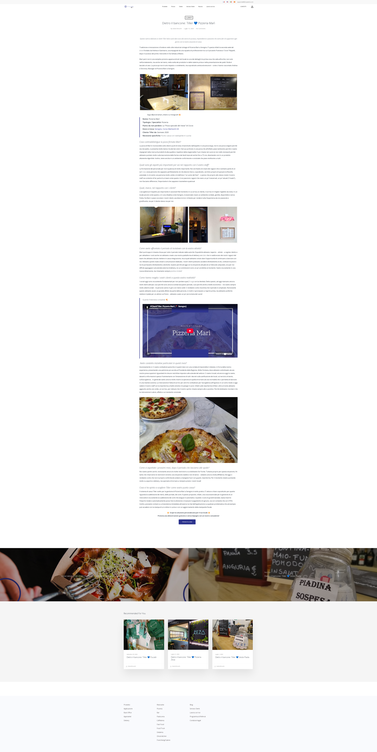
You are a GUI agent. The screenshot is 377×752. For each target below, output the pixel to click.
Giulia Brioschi (177, 28)
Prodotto (164, 6)
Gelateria (160, 732)
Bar (158, 713)
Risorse (200, 6)
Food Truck (161, 728)
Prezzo (173, 6)
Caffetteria (160, 720)
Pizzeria (159, 709)
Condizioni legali (195, 720)
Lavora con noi (210, 6)
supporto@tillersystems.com (245, 2)
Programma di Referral (198, 716)
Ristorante (160, 705)
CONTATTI (243, 6)
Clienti (189, 18)
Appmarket (127, 716)
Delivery (126, 720)
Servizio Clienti (190, 6)
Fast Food (160, 724)
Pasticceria (160, 716)
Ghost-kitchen (162, 736)
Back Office (128, 713)
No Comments (200, 28)
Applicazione (128, 709)
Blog (191, 705)
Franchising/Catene (163, 740)
